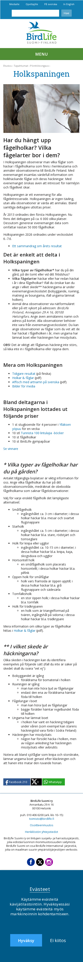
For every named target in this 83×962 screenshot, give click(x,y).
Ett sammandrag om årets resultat (37, 246)
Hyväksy (26, 940)
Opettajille (32, 4)
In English (68, 4)
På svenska (50, 4)
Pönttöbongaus (39, 65)
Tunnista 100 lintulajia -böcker (42, 433)
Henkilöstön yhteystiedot (41, 832)
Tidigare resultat (23, 373)
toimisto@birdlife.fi (41, 819)
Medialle (14, 4)
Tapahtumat (21, 65)
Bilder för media (23, 386)
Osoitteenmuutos (41, 825)
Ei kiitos (58, 940)
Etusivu (7, 65)
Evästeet (40, 889)
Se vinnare (10, 449)
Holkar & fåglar (23, 378)
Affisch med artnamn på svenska (35, 382)
